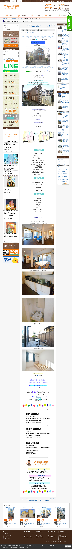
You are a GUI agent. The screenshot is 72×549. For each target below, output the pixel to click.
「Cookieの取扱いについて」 (14, 547)
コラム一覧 (40, 476)
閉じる (68, 546)
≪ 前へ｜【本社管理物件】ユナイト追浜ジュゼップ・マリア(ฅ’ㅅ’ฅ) (35, 25)
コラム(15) (60, 166)
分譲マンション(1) (61, 161)
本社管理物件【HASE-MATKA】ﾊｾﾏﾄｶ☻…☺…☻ (35, 30)
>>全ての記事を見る (65, 181)
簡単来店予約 (40, 483)
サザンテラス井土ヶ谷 (41, 507)
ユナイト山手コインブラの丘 (9, 507)
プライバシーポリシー (9, 535)
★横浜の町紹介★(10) (62, 169)
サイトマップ (7, 538)
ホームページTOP (39, 469)
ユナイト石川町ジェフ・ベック (26, 507)
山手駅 (8, 524)
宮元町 (65, 523)
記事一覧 (53, 25)
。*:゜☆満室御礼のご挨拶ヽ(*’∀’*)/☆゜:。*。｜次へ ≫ (38, 26)
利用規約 (6, 536)
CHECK (38, 375)
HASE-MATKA (38, 42)
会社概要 (6, 533)
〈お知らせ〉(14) (61, 164)
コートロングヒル (57, 507)
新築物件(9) (60, 159)
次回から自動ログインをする (11, 58)
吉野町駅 (58, 524)
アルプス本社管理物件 (30, 32)
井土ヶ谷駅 (42, 524)
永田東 (49, 523)
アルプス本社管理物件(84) (63, 179)
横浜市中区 (12, 523)
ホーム (6, 531)
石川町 (32, 523)
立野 (15, 523)
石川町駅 (25, 524)
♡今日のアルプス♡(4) (62, 173)
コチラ (38, 397)
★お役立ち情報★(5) (62, 171)
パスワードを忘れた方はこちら (8, 59)
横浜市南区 (46, 523)
